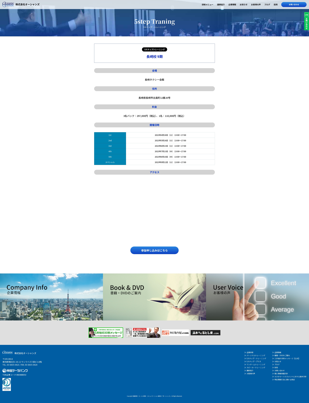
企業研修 (250, 352)
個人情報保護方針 (281, 373)
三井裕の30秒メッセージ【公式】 (287, 358)
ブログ (267, 4)
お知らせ (243, 4)
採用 (276, 4)
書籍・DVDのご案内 (282, 355)
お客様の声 (256, 4)
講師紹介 (221, 4)
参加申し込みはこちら (154, 250)
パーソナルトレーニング (256, 355)
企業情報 (232, 4)
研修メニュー (207, 4)
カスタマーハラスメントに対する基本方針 (290, 376)
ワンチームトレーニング (256, 364)
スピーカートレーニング (256, 367)
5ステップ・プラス (254, 361)
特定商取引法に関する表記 (284, 379)
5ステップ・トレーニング (256, 358)
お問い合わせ (294, 4)
